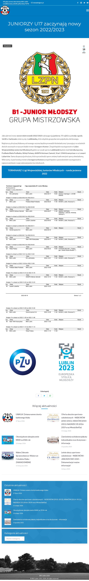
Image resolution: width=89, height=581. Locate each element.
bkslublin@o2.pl (38, 3)
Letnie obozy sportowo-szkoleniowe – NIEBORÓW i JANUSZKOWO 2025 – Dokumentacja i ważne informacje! (72, 459)
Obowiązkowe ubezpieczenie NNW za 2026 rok (27, 438)
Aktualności (7, 46)
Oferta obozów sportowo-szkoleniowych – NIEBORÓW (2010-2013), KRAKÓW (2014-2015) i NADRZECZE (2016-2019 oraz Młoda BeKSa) (74, 421)
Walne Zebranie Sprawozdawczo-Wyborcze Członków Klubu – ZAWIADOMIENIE (27, 457)
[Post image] (8, 417)
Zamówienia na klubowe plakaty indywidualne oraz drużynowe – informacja (74, 440)
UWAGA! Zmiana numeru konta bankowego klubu (28, 416)
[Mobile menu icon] (87, 10)
